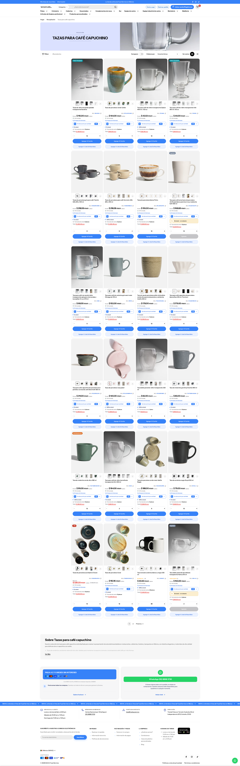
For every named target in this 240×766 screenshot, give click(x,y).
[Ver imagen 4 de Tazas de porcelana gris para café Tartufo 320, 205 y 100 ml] (91, 196)
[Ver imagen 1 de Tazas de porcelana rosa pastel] (110, 384)
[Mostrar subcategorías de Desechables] (91, 11)
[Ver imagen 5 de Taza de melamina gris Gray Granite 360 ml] (193, 384)
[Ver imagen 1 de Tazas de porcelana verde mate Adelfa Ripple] (142, 476)
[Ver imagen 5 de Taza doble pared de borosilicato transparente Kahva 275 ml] (193, 569)
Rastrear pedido (163, 7)
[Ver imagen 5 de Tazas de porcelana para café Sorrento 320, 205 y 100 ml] (128, 196)
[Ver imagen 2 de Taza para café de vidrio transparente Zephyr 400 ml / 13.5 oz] (147, 103)
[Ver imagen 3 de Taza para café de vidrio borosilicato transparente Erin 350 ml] (119, 476)
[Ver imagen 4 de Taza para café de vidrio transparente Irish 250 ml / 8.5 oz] (188, 103)
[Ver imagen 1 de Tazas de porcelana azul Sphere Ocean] (77, 569)
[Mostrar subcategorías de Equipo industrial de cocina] (163, 11)
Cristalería (55, 11)
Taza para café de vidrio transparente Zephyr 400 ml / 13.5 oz (151, 108)
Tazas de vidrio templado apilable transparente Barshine (83, 108)
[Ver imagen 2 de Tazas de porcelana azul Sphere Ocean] (82, 569)
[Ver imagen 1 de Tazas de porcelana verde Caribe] (110, 103)
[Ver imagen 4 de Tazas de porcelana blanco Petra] (156, 196)
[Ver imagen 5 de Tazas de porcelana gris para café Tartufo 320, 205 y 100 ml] (96, 196)
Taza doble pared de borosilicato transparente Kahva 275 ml (180, 573)
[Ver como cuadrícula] (192, 54)
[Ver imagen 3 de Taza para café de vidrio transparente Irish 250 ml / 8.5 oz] (184, 103)
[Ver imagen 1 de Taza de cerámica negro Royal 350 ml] (174, 476)
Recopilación (51, 19)
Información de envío (99, 735)
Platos (42, 11)
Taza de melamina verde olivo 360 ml (84, 480)
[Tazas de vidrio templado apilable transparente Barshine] (87, 80)
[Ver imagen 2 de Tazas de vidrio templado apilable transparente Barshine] (82, 103)
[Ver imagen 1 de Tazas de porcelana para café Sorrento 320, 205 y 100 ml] (110, 196)
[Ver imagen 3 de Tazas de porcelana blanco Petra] (151, 196)
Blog (142, 744)
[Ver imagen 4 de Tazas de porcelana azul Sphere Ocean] (91, 569)
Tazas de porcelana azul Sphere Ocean (85, 573)
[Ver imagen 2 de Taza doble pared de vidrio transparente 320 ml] (147, 384)
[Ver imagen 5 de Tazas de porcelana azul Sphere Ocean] (96, 569)
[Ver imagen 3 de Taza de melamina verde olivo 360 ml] (87, 476)
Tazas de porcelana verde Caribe (115, 107)
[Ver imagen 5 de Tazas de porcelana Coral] (128, 569)
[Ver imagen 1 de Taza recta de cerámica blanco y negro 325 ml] (142, 569)
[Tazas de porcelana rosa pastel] (119, 360)
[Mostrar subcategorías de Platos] (47, 11)
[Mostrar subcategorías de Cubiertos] (75, 11)
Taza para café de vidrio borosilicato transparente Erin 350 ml (116, 481)
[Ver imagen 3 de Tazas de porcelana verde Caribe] (119, 103)
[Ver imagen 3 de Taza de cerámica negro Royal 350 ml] (184, 476)
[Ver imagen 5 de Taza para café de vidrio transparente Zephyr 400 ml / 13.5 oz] (160, 103)
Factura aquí (151, 7)
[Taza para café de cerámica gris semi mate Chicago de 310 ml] (119, 267)
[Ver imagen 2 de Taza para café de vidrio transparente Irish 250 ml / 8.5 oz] (179, 103)
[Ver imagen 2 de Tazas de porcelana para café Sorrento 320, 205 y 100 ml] (114, 196)
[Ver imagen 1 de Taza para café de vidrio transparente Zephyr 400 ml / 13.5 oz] (142, 103)
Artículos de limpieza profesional (51, 14)
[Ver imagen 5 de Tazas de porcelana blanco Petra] (160, 196)
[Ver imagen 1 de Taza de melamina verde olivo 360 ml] (77, 476)
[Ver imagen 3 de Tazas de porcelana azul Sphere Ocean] (87, 569)
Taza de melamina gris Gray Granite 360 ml (183, 388)
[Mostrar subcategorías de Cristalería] (61, 11)
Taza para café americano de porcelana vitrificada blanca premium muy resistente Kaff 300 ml (183, 202)
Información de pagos (124, 735)
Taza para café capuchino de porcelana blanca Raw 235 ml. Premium (182, 296)
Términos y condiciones (192, 763)
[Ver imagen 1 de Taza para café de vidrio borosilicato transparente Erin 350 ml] (110, 476)
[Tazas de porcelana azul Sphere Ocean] (87, 545)
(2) (145, 578)
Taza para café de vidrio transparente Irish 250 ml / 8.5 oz (183, 108)
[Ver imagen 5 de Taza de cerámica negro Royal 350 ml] (193, 476)
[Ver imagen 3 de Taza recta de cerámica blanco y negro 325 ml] (151, 569)
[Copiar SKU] (100, 113)
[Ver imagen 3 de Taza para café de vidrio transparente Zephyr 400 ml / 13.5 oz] (151, 103)
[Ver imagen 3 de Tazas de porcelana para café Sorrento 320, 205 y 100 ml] (119, 196)
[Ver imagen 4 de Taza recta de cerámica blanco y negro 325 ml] (156, 569)
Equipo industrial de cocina (152, 11)
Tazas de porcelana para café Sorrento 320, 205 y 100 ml (119, 201)
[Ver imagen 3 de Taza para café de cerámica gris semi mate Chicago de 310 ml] (119, 291)
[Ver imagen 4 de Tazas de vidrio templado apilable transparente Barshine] (91, 103)
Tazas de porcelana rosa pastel (114, 388)
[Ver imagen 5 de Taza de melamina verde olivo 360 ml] (96, 476)
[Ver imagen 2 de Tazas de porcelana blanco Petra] (147, 196)
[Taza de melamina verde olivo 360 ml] (87, 452)
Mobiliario (185, 11)
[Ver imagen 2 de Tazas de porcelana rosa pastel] (114, 384)
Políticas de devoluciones (100, 739)
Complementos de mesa (104, 11)
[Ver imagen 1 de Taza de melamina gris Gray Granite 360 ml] (174, 384)
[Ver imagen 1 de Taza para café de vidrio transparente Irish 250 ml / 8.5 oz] (174, 103)
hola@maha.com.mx (132, 712)
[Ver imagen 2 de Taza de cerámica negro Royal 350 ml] (179, 476)
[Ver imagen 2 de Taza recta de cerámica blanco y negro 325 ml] (147, 569)
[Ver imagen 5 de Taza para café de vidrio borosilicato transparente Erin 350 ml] (128, 476)
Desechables (84, 11)
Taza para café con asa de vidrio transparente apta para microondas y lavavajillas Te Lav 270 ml (84, 297)
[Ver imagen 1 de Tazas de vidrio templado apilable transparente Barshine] (77, 103)
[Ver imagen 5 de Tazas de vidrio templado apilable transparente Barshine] (96, 103)
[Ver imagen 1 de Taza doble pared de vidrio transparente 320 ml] (142, 384)
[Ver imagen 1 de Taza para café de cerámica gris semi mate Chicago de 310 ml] (110, 291)
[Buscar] (115, 7)
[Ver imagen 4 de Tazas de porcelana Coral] (124, 569)
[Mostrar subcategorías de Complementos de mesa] (114, 11)
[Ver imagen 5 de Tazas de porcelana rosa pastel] (128, 384)
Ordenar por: (150, 54)
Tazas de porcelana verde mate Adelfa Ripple (149, 481)
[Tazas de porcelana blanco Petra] (151, 172)
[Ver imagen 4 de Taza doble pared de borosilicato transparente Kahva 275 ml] (188, 569)
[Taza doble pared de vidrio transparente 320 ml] (151, 360)
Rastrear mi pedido (98, 732)
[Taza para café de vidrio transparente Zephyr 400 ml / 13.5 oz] (151, 80)
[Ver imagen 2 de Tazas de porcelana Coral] (114, 569)
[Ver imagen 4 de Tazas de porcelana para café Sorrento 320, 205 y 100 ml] (124, 196)
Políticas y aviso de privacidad (172, 763)
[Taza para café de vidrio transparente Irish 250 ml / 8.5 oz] (184, 80)
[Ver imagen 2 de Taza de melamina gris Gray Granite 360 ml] (179, 384)
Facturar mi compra (123, 732)
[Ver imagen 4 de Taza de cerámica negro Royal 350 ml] (188, 476)
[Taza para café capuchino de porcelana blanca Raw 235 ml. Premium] (184, 267)
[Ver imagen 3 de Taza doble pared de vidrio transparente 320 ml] (151, 384)
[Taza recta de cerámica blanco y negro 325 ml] (151, 545)
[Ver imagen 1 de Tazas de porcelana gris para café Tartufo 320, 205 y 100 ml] (77, 196)
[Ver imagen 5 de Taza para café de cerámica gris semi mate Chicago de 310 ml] (128, 291)
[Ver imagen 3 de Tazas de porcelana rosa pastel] (119, 384)
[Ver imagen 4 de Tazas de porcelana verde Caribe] (124, 103)
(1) (177, 578)
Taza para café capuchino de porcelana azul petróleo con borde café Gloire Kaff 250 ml (86, 388)
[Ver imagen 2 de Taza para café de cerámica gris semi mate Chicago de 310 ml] (114, 291)
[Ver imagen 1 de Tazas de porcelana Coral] (110, 569)
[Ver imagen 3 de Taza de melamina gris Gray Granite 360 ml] (184, 384)
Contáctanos (145, 735)
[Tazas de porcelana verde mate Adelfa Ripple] (151, 452)
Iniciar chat (159, 695)
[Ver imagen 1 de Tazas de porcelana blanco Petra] (142, 196)
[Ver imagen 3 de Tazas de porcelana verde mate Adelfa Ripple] (151, 476)
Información (61, 2)
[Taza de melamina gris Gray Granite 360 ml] (184, 360)
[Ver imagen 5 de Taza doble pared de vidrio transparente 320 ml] (160, 384)
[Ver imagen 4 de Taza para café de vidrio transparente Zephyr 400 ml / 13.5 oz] (156, 103)
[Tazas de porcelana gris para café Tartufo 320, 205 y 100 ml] (87, 172)
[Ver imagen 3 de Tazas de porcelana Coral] (119, 569)
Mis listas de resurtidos (47, 2)
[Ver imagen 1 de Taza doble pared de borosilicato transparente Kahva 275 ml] (174, 569)
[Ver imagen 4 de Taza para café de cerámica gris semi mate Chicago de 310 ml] (124, 291)
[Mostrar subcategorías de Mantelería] (177, 11)
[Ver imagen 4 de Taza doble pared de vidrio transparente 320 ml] (156, 384)
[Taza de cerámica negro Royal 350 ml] (184, 452)
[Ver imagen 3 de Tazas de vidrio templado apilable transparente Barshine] (87, 103)
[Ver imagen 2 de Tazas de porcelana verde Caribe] (114, 103)
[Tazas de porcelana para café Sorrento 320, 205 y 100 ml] (119, 172)
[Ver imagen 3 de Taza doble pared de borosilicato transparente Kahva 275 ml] (184, 569)
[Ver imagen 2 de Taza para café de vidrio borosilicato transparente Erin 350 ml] (114, 476)
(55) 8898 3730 (90, 714)
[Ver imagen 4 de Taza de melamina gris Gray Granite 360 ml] (188, 384)
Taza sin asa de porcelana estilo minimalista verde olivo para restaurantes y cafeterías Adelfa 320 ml (151, 297)
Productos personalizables (78, 14)
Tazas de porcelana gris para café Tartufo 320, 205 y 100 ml (86, 201)
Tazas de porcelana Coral (113, 573)
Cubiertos (69, 11)
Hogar (42, 19)
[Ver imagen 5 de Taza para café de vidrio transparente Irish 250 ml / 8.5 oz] (193, 103)
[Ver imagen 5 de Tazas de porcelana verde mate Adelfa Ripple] (160, 476)
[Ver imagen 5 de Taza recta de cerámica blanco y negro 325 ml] (160, 569)
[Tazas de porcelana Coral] (119, 545)
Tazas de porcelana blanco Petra (147, 200)
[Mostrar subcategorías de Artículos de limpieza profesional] (65, 14)
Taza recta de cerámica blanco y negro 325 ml (150, 573)
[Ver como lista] (197, 54)
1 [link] (129, 624)
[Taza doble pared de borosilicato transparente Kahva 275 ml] (184, 545)
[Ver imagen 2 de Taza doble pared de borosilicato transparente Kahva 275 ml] (179, 569)
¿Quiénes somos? (147, 732)
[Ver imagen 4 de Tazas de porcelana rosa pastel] (124, 384)
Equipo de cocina (130, 11)
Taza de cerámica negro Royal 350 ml (182, 480)
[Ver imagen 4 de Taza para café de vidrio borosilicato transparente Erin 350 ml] (124, 476)
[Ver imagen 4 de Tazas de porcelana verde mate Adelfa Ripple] (156, 476)
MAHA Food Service (52, 763)
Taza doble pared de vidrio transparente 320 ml (151, 388)
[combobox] (87, 7)
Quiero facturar (78, 695)
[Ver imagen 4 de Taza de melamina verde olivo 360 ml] (91, 476)
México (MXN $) (48, 750)
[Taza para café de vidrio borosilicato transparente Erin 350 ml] (119, 452)
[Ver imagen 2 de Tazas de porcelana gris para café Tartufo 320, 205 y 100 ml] (82, 196)
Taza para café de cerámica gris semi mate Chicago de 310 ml (118, 296)
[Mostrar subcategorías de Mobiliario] (191, 11)
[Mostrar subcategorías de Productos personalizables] (90, 14)
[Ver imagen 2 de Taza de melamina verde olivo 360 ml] (82, 476)
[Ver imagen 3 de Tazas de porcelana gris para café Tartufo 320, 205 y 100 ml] (87, 196)
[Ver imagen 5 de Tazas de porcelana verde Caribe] (128, 103)
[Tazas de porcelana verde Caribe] (119, 80)
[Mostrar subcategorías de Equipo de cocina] (138, 11)
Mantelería (171, 11)
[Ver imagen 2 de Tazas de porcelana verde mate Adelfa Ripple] (147, 476)
